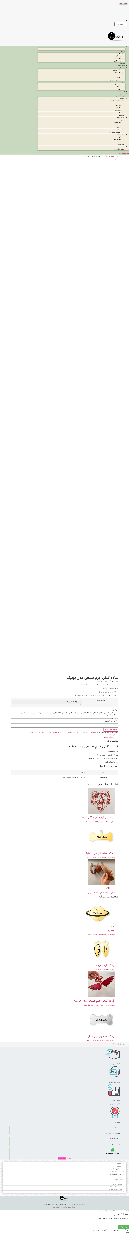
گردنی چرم (118, 84)
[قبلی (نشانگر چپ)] (127, 1237)
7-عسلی (64, 713)
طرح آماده (118, 72)
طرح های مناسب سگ (115, 77)
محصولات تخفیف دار (115, 49)
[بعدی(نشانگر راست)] (123, 1237)
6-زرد (70, 713)
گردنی (31, 732)
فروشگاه (123, 47)
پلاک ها (123, 51)
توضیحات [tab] (112, 735)
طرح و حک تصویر (120, 68)
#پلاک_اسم (80, 732)
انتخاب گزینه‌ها (91, 857)
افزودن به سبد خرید (111, 729)
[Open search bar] (126, 21)
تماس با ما (118, 1177)
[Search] (125, 28)
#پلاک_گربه (65, 732)
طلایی (107, 721)
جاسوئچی (122, 63)
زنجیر (119, 89)
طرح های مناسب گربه (115, 80)
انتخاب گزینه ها (91, 822)
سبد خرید (119, 1166)
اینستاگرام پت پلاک (116, 1169)
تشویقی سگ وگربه (120, 96)
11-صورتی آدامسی (26, 713)
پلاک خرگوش (117, 61)
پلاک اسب (118, 58)
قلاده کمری (40, 732)
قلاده (59, 732)
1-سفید (113, 713)
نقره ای (113, 721)
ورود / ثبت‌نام (123, 1227)
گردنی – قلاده (121, 82)
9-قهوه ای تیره (44, 713)
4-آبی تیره (93, 713)
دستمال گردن (117, 87)
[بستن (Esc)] (116, 1235)
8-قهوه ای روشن (55, 713)
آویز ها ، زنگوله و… (120, 65)
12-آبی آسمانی (111, 715)
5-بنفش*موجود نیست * (81, 713)
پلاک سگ (118, 53)
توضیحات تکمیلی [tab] (109, 737)
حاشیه (119, 75)
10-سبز (36, 713)
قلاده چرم (54, 732)
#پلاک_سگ (72, 732)
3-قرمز (100, 713)
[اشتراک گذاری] (120, 1235)
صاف (80, 705)
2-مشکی (106, 713)
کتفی (34, 732)
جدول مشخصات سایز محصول (97, 685)
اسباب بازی (122, 94)
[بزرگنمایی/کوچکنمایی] (127, 1235)
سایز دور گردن (101, 700)
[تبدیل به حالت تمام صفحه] (123, 1235)
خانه (117, 156)
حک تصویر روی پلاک (115, 70)
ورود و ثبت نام (118, 1163)
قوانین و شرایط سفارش (115, 1174)
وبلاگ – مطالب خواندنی (115, 1171)
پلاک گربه (118, 56)
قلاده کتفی (122, 91)
